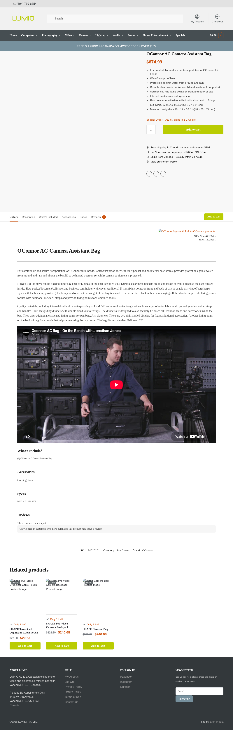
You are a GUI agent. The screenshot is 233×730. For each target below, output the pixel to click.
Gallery (14, 216)
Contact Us (71, 702)
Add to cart (193, 129)
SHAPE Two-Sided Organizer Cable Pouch (24, 631)
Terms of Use (73, 696)
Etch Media (216, 721)
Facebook (126, 676)
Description (28, 216)
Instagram (126, 681)
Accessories (69, 216)
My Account (197, 21)
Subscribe (184, 698)
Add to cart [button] (25, 645)
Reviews (96, 216)
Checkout (217, 21)
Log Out (69, 681)
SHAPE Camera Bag (95, 629)
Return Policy (169, 161)
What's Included (48, 216)
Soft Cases (122, 550)
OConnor (147, 550)
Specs (83, 216)
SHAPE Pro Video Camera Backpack (57, 625)
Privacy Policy (73, 686)
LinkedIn (125, 686)
